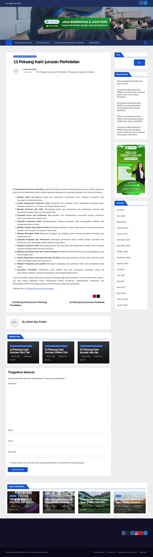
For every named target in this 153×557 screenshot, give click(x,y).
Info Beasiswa (43, 43)
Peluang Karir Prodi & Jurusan (69, 43)
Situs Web (12, 452)
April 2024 (121, 216)
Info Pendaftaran (23, 43)
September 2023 (123, 258)
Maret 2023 (121, 293)
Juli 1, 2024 (15, 506)
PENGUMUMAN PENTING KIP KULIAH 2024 (22, 502)
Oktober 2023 (122, 252)
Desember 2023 (123, 240)
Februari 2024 (122, 228)
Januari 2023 (122, 305)
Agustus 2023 (122, 263)
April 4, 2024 (52, 506)
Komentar (12, 384)
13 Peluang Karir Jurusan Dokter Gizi (56, 351)
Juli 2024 (120, 210)
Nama (11, 430)
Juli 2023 (120, 269)
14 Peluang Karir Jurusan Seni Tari (20, 351)
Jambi (47, 496)
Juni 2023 (121, 275)
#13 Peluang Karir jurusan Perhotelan (51, 72)
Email (11, 441)
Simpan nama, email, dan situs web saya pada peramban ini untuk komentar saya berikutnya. (48, 463)
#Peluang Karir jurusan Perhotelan (81, 72)
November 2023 (123, 246)
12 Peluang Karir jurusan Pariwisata (39, 288)
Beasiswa (13, 496)
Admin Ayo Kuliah (30, 69)
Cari (118, 55)
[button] (141, 43)
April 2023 (121, 287)
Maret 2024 (121, 222)
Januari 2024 (122, 234)
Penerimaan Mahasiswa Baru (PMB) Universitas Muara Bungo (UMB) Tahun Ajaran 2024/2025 (130, 118)
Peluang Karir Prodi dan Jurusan (25, 56)
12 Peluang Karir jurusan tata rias (90, 351)
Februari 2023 (122, 299)
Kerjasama (94, 43)
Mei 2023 (120, 281)
